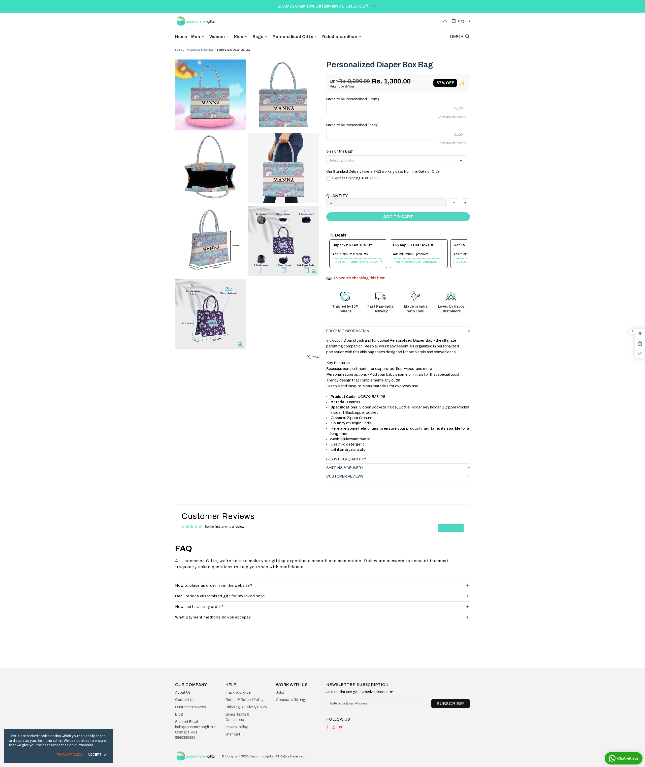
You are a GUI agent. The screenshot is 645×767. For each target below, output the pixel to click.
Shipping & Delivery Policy (246, 707)
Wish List (232, 734)
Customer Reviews (190, 707)
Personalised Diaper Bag (199, 49)
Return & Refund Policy (244, 700)
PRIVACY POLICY (69, 754)
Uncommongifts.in (196, 20)
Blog (179, 714)
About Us (183, 692)
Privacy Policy (236, 727)
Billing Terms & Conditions (237, 717)
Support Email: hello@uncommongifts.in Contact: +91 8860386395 (195, 730)
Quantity (337, 196)
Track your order (238, 692)
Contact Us (185, 700)
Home (178, 49)
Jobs (280, 692)
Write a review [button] (450, 528)
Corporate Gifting (290, 700)
